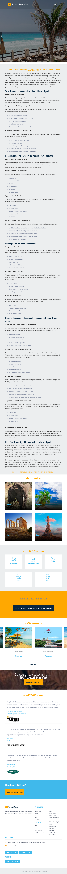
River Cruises (52, 815)
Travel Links (52, 832)
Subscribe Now (11, 861)
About (36, 817)
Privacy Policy (38, 811)
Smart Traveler (38, 828)
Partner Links (52, 834)
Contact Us (25, 852)
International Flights (54, 822)
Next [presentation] (35, 664)
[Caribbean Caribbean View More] (48, 496)
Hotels (51, 824)
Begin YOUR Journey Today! (33, 682)
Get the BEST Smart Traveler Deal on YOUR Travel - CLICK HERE (33, 608)
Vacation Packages (54, 817)
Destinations (52, 826)
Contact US (27, 40)
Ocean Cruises (52, 813)
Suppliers (51, 828)
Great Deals (11, 852)
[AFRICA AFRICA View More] (18, 496)
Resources (51, 830)
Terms (36, 813)
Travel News (37, 819)
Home (50, 811)
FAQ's (36, 815)
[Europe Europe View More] (48, 527)
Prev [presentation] (31, 664)
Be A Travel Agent (39, 830)
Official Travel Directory (40, 832)
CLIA (36, 825)
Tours (50, 819)
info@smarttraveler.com (13, 845)
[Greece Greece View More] (18, 527)
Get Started (11, 40)
